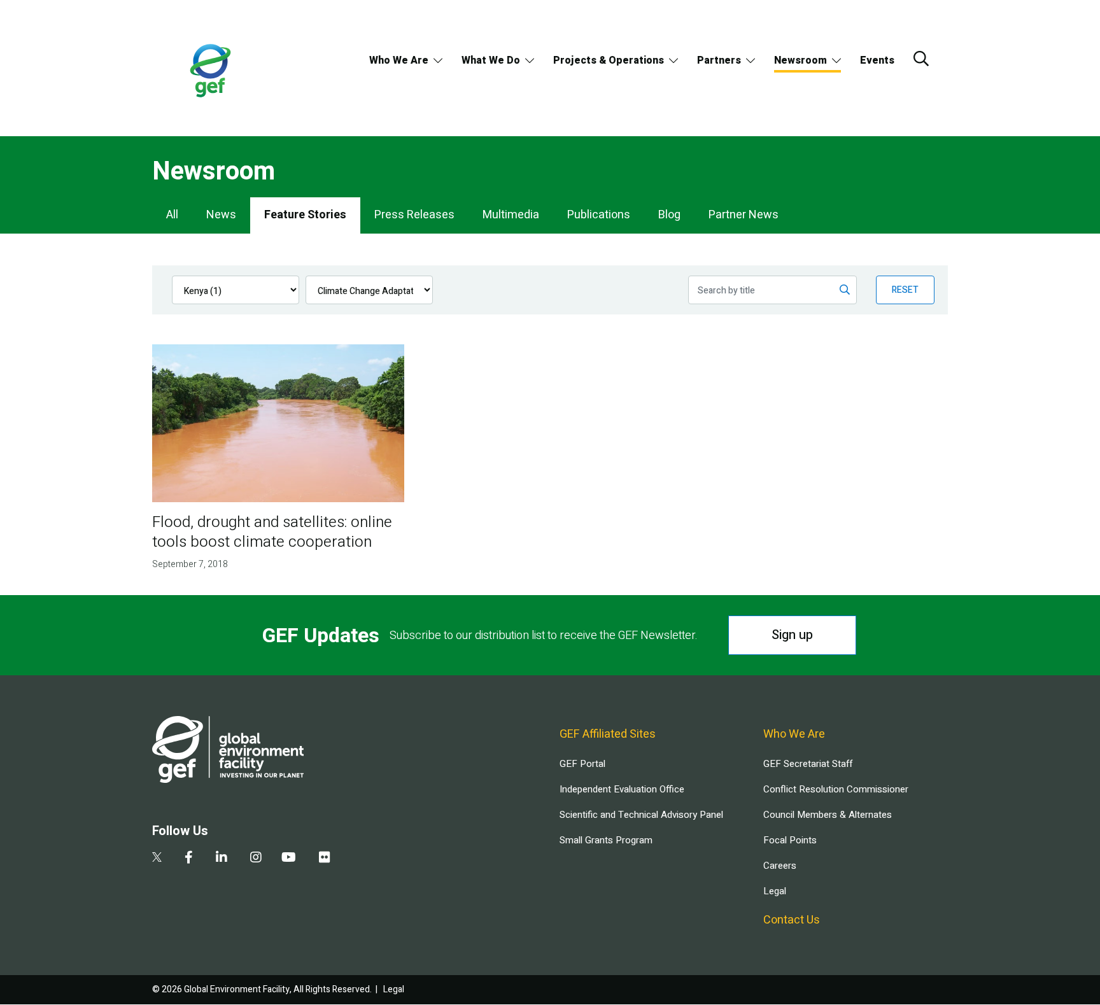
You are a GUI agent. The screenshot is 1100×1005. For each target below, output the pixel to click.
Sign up (792, 635)
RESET (905, 290)
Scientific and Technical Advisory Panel (641, 815)
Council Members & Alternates (827, 815)
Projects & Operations (608, 60)
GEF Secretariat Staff (807, 764)
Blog (669, 214)
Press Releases (414, 214)
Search (921, 58)
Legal (774, 891)
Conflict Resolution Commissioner (835, 789)
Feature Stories (305, 214)
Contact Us (791, 920)
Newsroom (800, 60)
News (221, 214)
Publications (598, 214)
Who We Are (398, 60)
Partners (719, 60)
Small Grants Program (606, 840)
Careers (779, 866)
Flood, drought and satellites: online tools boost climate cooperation (272, 532)
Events (877, 60)
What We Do (491, 60)
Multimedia (511, 214)
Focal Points (790, 840)
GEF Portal (582, 764)
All (172, 214)
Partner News (744, 214)
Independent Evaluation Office (622, 789)
